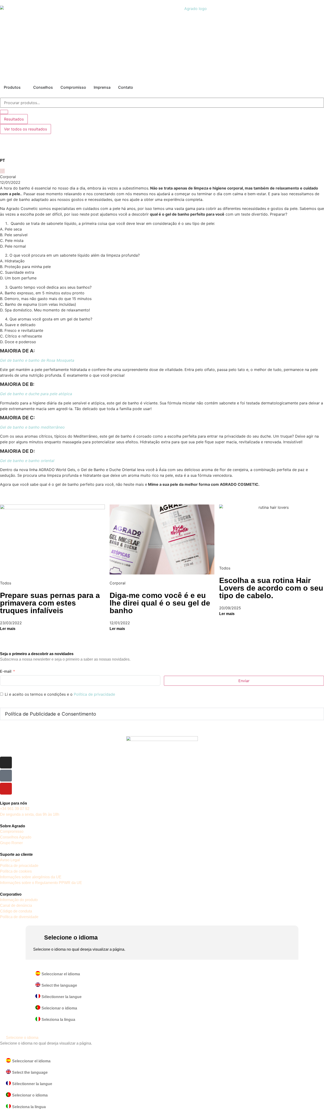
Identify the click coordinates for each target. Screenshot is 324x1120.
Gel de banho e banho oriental (27, 460)
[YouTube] (6, 789)
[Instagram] (6, 762)
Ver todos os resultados (25, 129)
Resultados (14, 119)
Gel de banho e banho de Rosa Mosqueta (37, 360)
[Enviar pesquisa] (4, 112)
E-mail (5, 671)
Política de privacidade (94, 694)
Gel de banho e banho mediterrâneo (32, 427)
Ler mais (7, 629)
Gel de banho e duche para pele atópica (36, 393)
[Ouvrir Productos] (24, 87)
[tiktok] (6, 776)
